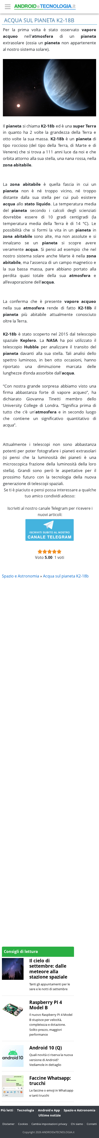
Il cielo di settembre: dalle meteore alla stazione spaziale (48, 968)
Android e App (49, 1110)
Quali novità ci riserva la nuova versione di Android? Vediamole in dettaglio (51, 1060)
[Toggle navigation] (8, 7)
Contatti (92, 1124)
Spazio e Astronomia (79, 1110)
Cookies (23, 1124)
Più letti (7, 1110)
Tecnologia (25, 1110)
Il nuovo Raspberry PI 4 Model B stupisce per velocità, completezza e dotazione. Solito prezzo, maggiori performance (50, 1024)
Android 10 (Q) (45, 1047)
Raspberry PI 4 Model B (45, 1005)
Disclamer (8, 1124)
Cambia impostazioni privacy (49, 1124)
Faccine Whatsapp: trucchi (50, 1080)
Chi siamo (77, 1124)
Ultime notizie (49, 1115)
